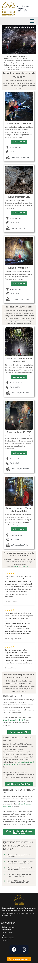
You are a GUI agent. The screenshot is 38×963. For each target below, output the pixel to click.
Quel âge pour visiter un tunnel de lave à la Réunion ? (20, 868)
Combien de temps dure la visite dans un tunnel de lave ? (19, 875)
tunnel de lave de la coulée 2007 (14, 720)
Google (15, 566)
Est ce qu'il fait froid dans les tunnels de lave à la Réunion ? (18, 881)
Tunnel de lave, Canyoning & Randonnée (23, 8)
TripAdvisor (24, 566)
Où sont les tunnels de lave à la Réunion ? (18, 855)
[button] (19, 856)
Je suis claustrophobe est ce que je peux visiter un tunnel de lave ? (20, 862)
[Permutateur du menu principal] (32, 21)
